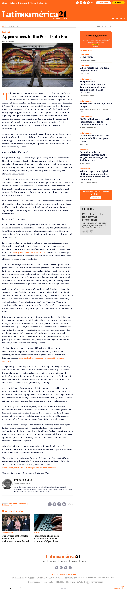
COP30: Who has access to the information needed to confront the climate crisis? (95, 122)
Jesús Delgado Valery (87, 96)
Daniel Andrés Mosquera (88, 109)
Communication (86, 169)
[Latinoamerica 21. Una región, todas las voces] (63, 556)
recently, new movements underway (28, 252)
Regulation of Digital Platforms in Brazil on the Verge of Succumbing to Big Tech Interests (94, 156)
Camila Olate (84, 74)
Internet (36, 532)
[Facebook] (77, 2)
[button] (92, 2)
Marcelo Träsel (85, 163)
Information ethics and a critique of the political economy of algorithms (46, 539)
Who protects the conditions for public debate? (94, 69)
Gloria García (84, 144)
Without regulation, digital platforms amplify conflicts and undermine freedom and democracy (94, 175)
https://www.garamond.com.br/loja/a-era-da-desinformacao (29, 468)
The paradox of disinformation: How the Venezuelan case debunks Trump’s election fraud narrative (93, 87)
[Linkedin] (84, 2)
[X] (88, 2)
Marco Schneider (8, 41)
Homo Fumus (86, 57)
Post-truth (6, 32)
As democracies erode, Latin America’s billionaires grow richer (94, 138)
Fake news (84, 150)
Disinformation (86, 54)
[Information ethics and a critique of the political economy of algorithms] (48, 522)
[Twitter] (50, 504)
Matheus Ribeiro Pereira (88, 128)
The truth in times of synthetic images (96, 105)
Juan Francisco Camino (88, 60)
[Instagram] (81, 2)
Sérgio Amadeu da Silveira (89, 183)
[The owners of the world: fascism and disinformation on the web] (16, 522)
